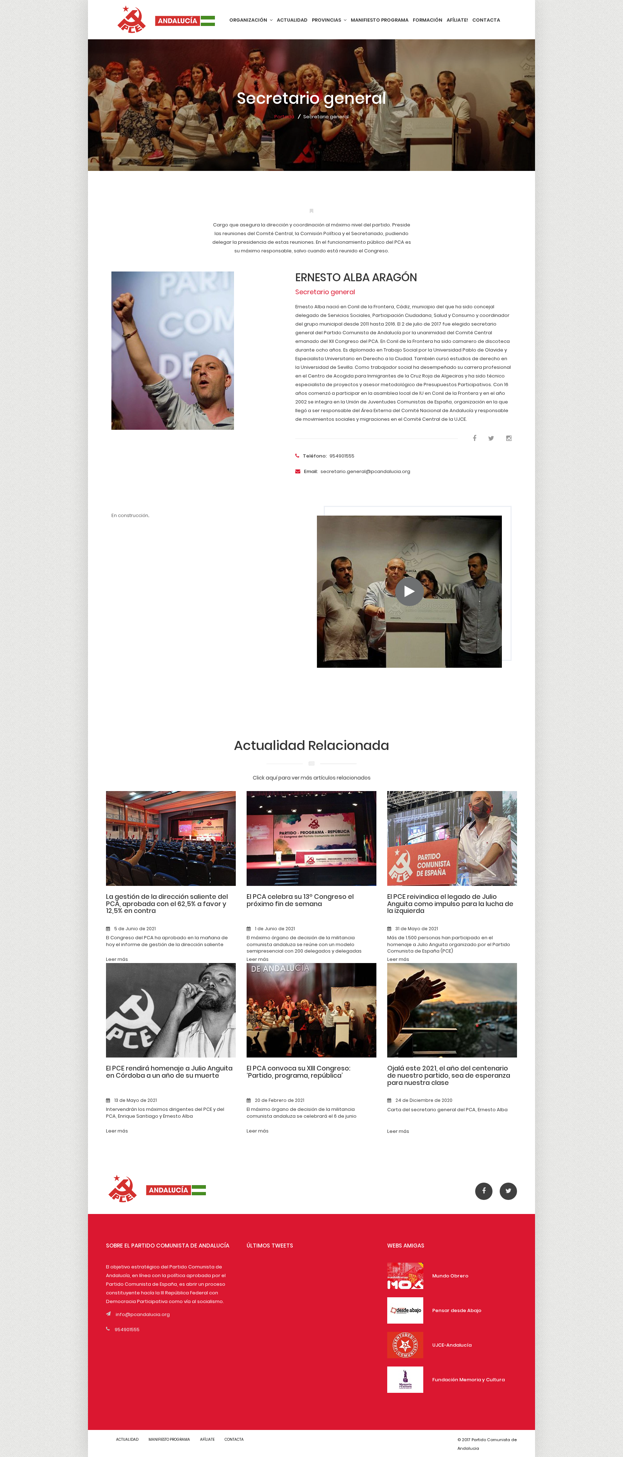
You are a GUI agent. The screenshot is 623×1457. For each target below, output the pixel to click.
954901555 (328, 455)
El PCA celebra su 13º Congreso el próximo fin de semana (300, 900)
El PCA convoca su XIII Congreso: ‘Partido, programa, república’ (298, 1072)
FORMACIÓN (427, 20)
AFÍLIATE (207, 1439)
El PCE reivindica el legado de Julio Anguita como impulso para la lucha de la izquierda (450, 903)
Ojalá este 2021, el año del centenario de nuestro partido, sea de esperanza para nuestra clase (448, 1075)
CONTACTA (486, 20)
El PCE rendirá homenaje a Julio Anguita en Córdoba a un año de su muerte (169, 1072)
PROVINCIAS (327, 20)
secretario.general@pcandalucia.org (357, 471)
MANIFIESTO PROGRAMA (379, 20)
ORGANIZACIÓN (248, 20)
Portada (284, 116)
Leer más (117, 959)
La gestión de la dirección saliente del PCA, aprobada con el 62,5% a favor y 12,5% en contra (167, 903)
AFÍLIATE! (457, 20)
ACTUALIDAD (292, 20)
